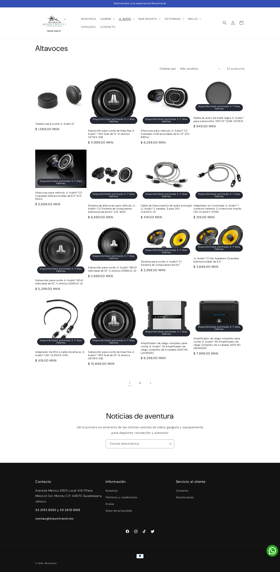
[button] (107, 19)
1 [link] (129, 383)
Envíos (110, 504)
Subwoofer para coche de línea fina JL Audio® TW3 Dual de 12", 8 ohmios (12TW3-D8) (111, 134)
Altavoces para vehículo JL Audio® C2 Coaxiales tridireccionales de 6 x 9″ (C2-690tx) (166, 134)
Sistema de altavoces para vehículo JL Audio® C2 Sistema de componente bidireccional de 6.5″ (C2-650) (111, 209)
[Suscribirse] (170, 443)
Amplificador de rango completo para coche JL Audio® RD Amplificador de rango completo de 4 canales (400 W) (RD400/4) (217, 343)
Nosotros (112, 490)
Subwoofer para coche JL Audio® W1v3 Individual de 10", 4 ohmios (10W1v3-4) (59, 282)
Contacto (182, 490)
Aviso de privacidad (119, 510)
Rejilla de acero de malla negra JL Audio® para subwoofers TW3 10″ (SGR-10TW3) (219, 119)
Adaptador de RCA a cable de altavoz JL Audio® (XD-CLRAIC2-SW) (60, 354)
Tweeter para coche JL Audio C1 (54, 123)
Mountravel (51, 563)
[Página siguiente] (150, 383)
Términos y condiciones (121, 497)
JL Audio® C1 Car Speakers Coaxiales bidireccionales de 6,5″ (216, 260)
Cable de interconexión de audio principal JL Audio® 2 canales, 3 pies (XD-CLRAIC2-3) (166, 209)
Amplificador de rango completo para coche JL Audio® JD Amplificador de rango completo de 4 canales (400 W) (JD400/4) (164, 348)
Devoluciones (185, 497)
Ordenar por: (168, 68)
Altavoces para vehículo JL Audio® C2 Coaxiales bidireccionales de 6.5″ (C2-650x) (58, 196)
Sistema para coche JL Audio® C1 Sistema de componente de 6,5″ (161, 263)
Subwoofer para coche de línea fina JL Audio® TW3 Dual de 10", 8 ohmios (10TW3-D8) (111, 355)
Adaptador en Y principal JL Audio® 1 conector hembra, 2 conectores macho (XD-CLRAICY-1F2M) (218, 209)
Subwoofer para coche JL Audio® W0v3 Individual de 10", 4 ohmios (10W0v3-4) (112, 269)
